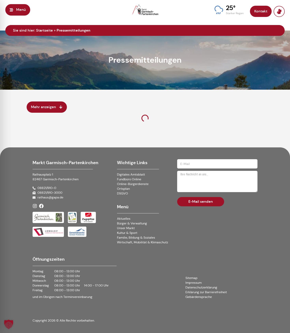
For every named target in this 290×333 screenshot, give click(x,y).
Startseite (44, 30)
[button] (229, 10)
